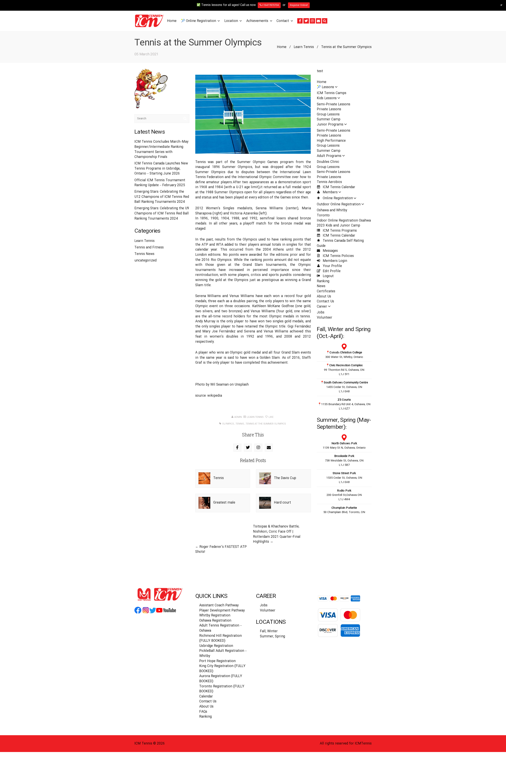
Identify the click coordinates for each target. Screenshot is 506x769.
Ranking (323, 281)
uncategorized (145, 260)
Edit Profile (331, 271)
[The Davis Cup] (265, 478)
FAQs (203, 711)
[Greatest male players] (204, 503)
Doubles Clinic (328, 162)
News (321, 286)
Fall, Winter (269, 631)
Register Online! (299, 5)
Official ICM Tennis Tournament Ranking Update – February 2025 (159, 183)
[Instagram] (312, 21)
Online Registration (337, 198)
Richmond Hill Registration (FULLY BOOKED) (220, 638)
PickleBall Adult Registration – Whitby (223, 653)
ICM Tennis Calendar (338, 187)
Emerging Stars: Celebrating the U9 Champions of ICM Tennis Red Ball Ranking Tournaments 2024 (161, 213)
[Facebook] (300, 21)
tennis (240, 424)
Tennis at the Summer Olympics (266, 424)
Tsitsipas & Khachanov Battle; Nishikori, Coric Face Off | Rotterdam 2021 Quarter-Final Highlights (276, 534)
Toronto (323, 215)
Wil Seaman (219, 384)
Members (330, 192)
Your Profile (332, 266)
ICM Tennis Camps (331, 93)
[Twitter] (306, 21)
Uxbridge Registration (216, 646)
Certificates (326, 291)
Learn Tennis (304, 47)
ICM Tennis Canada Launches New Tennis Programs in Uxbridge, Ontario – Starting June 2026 (161, 168)
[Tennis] (204, 478)
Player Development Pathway (222, 610)
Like (271, 417)
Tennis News (144, 254)
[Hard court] (265, 503)
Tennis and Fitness (149, 247)
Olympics (228, 424)
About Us (324, 296)
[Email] (318, 21)
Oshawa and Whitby (332, 210)
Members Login (334, 261)
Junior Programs (330, 124)
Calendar (206, 696)
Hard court (282, 502)
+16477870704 (270, 5)
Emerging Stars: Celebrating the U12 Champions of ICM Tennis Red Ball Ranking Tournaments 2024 (161, 197)
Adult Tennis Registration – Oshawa (220, 628)
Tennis (218, 478)
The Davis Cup (285, 478)
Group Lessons (328, 114)
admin (238, 417)
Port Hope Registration (217, 661)
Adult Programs (329, 156)
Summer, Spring (272, 636)
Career (322, 306)
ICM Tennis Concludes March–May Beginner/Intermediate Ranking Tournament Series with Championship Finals (161, 149)
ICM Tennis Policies (338, 256)
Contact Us (325, 301)
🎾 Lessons (325, 87)
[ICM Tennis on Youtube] (166, 613)
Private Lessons (329, 109)
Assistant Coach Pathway (219, 605)
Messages (330, 251)
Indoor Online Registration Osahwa (344, 220)
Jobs (320, 312)
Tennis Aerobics (329, 182)
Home (281, 47)
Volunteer (324, 317)
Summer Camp (328, 119)
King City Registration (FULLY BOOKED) (222, 668)
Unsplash (242, 384)
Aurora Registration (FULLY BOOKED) (220, 679)
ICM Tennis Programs (339, 230)
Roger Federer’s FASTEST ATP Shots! (221, 549)
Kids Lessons (327, 98)
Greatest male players (224, 508)
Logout (328, 276)
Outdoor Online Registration (339, 204)
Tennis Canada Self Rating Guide (340, 243)
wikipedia (214, 395)
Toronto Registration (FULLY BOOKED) (221, 689)
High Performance (331, 140)
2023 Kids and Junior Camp (338, 225)
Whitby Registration (214, 615)
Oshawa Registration (215, 620)
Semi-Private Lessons (333, 104)
